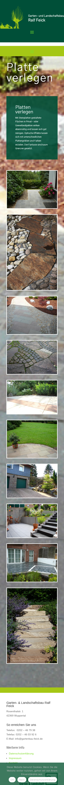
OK (12, 779)
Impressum (15, 758)
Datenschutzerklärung (21, 753)
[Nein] (59, 774)
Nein (22, 779)
